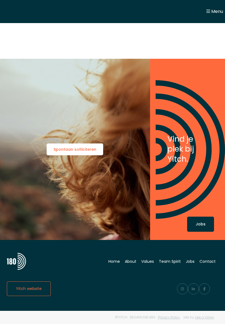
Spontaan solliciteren (75, 149)
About (130, 261)
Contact (207, 261)
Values (147, 261)
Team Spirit (170, 261)
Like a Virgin (204, 317)
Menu (217, 11)
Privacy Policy (169, 317)
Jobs (201, 224)
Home (114, 261)
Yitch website (29, 288)
